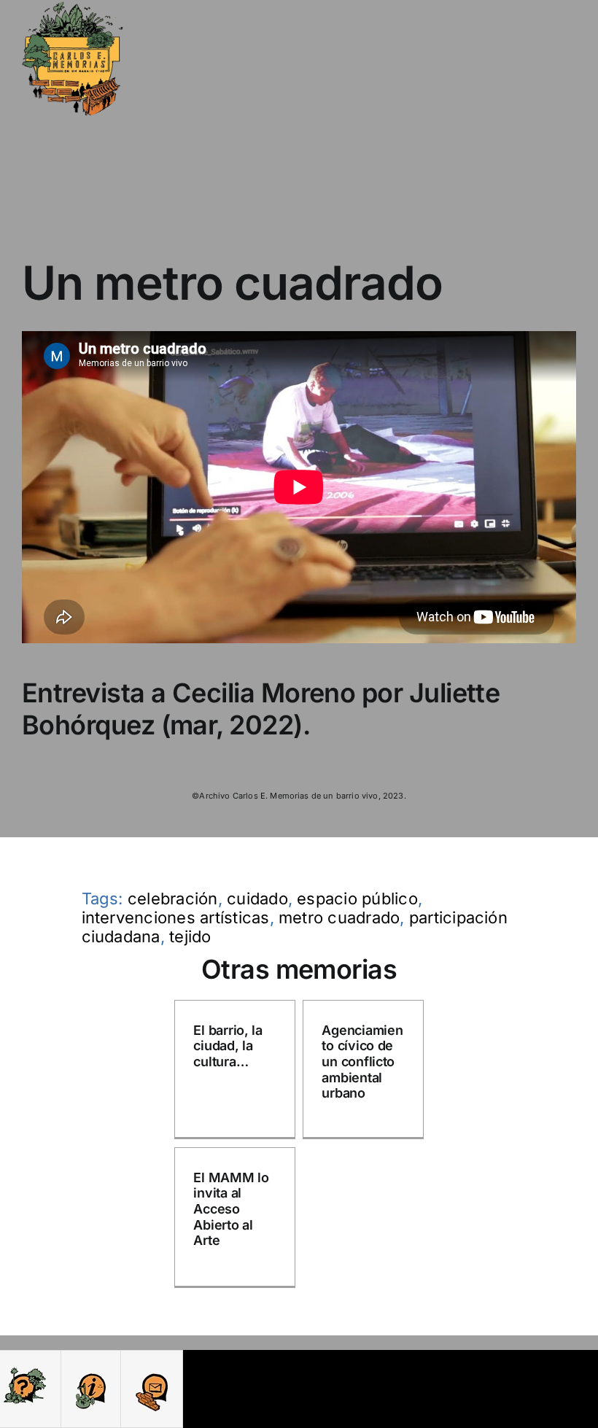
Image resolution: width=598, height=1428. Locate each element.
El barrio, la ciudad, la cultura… (228, 1046)
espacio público (357, 898)
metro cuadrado (339, 917)
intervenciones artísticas (176, 917)
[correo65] (152, 1371)
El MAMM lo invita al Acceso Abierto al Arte (230, 1209)
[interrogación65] (25, 1371)
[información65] (91, 1371)
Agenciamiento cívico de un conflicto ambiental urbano (362, 1062)
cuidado (257, 898)
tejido (190, 936)
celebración (173, 898)
